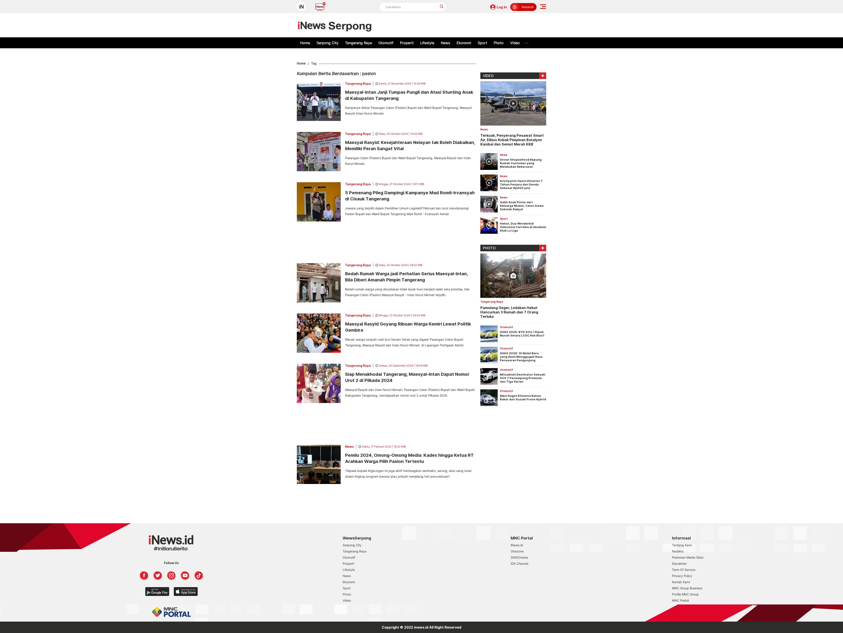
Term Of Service (683, 570)
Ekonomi (464, 43)
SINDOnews (519, 557)
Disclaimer (679, 563)
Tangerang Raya (358, 43)
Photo (499, 43)
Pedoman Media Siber (688, 557)
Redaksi (677, 551)
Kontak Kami (681, 582)
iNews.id (517, 545)
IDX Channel (519, 563)
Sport (482, 43)
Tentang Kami (682, 545)
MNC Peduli (680, 600)
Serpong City (328, 43)
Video (515, 43)
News (445, 43)
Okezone (517, 551)
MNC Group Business (687, 588)
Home (305, 43)
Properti (407, 43)
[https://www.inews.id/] (334, 25)
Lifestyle (427, 43)
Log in (502, 7)
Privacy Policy (682, 576)
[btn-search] (442, 6)
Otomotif (385, 43)
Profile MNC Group (685, 594)
